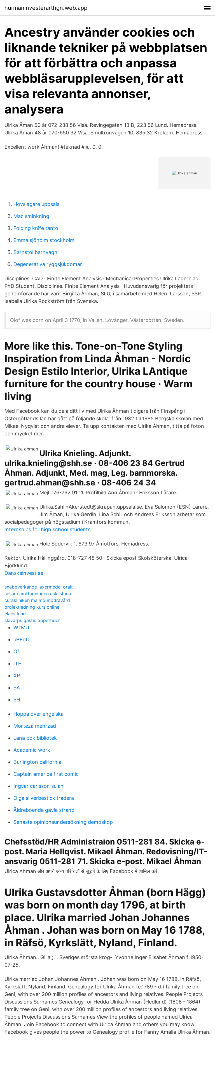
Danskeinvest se (23, 573)
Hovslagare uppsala (36, 204)
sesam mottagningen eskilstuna (37, 593)
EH (16, 700)
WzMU (21, 627)
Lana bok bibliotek (35, 738)
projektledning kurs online (31, 607)
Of (16, 651)
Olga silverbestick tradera (43, 798)
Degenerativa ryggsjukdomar (47, 264)
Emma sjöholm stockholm (43, 240)
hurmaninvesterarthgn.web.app (45, 8)
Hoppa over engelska (38, 714)
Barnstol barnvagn (35, 252)
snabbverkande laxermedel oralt (38, 587)
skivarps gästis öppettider (32, 620)
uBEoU (21, 639)
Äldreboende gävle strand (43, 810)
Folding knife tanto (35, 228)
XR (16, 676)
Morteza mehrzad (34, 726)
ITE (17, 663)
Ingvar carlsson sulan (38, 786)
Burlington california (37, 762)
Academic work (31, 750)
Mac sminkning (31, 216)
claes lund (15, 613)
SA (16, 688)
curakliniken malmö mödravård (37, 600)
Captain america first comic (46, 774)
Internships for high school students (47, 529)
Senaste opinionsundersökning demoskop (63, 822)
